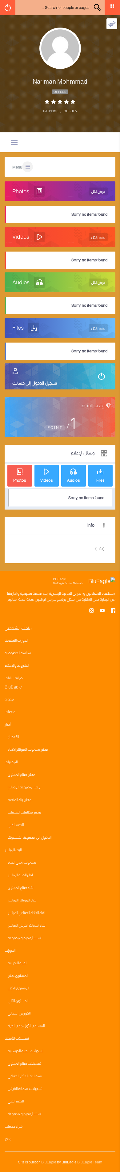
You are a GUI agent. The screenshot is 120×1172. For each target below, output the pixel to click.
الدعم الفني (16, 825)
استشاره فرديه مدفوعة (24, 938)
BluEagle (48, 1162)
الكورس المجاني (19, 1013)
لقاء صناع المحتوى (21, 888)
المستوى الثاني (18, 1001)
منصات (10, 712)
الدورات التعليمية (16, 640)
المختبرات (11, 762)
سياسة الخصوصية (18, 653)
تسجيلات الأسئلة (17, 1038)
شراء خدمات (13, 1126)
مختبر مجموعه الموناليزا (24, 787)
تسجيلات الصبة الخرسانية (25, 1051)
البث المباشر (13, 850)
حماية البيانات (14, 678)
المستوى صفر (18, 975)
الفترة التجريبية (17, 963)
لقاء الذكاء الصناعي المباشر (26, 913)
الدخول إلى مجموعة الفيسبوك (29, 837)
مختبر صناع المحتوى (21, 774)
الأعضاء (13, 737)
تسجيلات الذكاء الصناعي (25, 1076)
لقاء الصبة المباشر (20, 875)
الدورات (10, 950)
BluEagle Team (89, 1162)
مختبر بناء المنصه (19, 800)
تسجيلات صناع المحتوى (24, 1063)
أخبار (7, 724)
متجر (8, 1139)
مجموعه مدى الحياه (22, 862)
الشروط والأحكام (17, 665)
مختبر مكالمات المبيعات (24, 812)
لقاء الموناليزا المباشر (22, 900)
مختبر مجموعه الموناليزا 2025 (28, 749)
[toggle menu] (14, 143)
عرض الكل (98, 191)
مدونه (9, 699)
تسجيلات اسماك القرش (25, 1089)
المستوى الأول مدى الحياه (26, 1026)
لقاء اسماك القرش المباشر (27, 925)
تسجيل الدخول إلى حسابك (34, 383)
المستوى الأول (18, 988)
